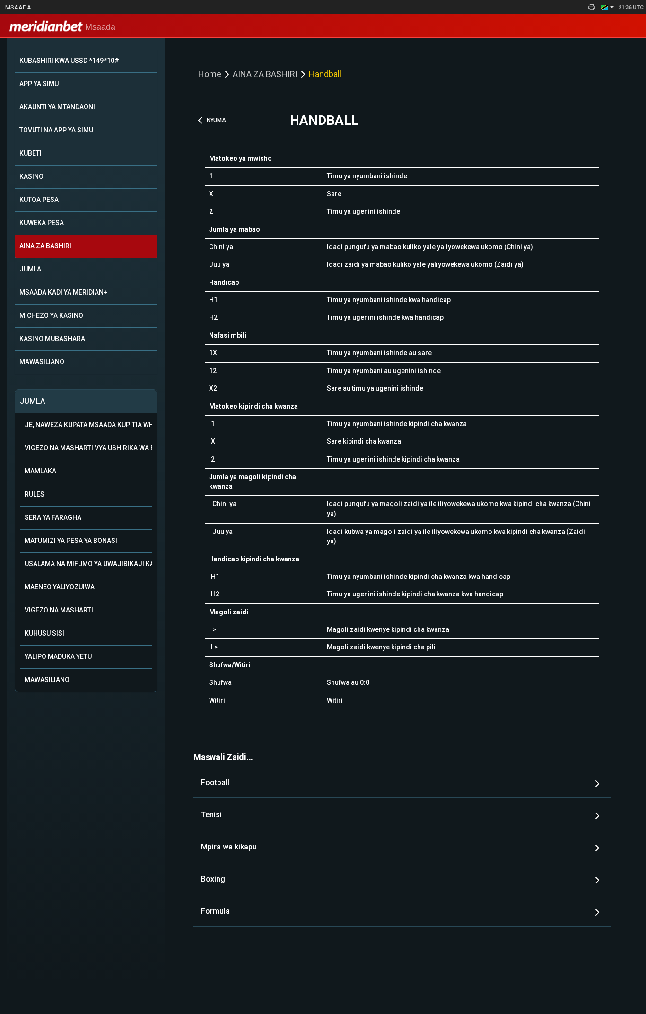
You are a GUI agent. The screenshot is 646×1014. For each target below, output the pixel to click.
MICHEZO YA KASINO (51, 315)
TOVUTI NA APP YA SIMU (56, 130)
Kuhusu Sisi (44, 633)
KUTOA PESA (39, 199)
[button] (607, 7)
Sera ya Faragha (53, 517)
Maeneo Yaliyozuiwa (60, 587)
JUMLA (30, 269)
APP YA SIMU (39, 83)
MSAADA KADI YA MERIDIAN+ (63, 292)
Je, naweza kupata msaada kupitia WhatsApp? (88, 424)
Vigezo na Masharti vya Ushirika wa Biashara (88, 448)
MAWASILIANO (41, 362)
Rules (34, 494)
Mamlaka (40, 471)
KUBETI (30, 153)
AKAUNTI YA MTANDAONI (57, 107)
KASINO (31, 176)
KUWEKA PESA (41, 223)
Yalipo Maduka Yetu (58, 656)
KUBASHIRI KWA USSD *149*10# (69, 60)
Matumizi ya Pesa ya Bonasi (71, 540)
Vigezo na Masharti (59, 610)
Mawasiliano (47, 679)
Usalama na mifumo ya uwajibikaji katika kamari (88, 564)
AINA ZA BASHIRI (45, 246)
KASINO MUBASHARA (52, 338)
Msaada (18, 7)
